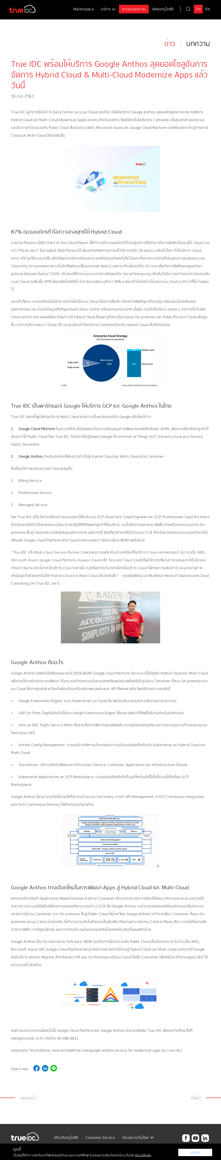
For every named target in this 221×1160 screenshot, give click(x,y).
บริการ (106, 9)
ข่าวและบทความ (134, 9)
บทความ (198, 43)
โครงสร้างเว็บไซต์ (135, 1138)
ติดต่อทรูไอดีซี (162, 9)
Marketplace (83, 9)
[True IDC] (18, 7)
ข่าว (169, 43)
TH (198, 9)
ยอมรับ (195, 1152)
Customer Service (100, 1138)
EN (207, 9)
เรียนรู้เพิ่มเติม (143, 1155)
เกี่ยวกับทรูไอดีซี (66, 1138)
